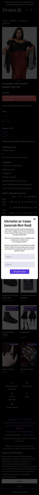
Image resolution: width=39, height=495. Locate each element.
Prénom (9, 256)
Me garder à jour (20, 272)
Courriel (9, 264)
